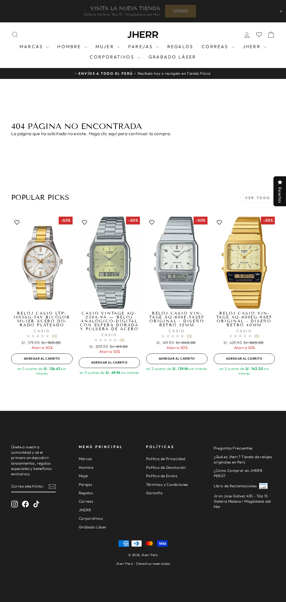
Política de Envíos (161, 475)
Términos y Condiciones (167, 484)
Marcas (32, 46)
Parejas (141, 46)
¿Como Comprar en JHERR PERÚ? (238, 473)
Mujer (106, 46)
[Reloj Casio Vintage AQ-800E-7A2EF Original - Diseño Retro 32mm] (177, 263)
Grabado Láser (172, 57)
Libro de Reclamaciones (235, 485)
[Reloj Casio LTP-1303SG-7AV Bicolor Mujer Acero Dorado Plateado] (42, 263)
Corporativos (113, 57)
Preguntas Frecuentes (233, 448)
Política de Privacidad (165, 458)
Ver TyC (176, 10)
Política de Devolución (166, 467)
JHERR (252, 46)
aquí (112, 133)
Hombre (70, 46)
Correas (216, 46)
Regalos (180, 46)
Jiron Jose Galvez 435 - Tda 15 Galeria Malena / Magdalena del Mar (242, 501)
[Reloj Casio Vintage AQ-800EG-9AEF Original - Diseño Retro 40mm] (244, 263)
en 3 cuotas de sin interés (42, 371)
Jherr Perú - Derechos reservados (143, 563)
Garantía (154, 492)
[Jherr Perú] (143, 35)
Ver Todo (258, 198)
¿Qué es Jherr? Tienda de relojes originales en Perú (243, 459)
